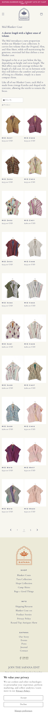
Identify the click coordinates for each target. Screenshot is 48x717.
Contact (24, 651)
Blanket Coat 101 (24, 610)
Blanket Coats (24, 575)
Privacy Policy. (23, 691)
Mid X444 (7, 303)
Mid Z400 (7, 261)
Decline (23, 704)
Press (23, 644)
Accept (23, 698)
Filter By (8, 100)
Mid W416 (7, 467)
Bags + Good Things (24, 591)
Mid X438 (7, 385)
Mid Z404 (7, 179)
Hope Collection (24, 583)
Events (24, 640)
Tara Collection (24, 579)
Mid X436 (7, 426)
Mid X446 (29, 261)
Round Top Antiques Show (24, 623)
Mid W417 (29, 467)
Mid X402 (29, 426)
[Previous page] (11, 530)
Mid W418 (7, 509)
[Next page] (37, 530)
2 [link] (24, 530)
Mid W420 (29, 509)
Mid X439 (29, 344)
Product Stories (24, 615)
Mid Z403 (29, 179)
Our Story (24, 637)
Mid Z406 (29, 138)
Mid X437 (29, 385)
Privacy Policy (24, 619)
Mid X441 (7, 344)
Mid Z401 (29, 220)
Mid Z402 (7, 220)
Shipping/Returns (24, 606)
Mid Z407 (7, 138)
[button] (3, 14)
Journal (24, 647)
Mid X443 (29, 303)
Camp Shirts (24, 587)
